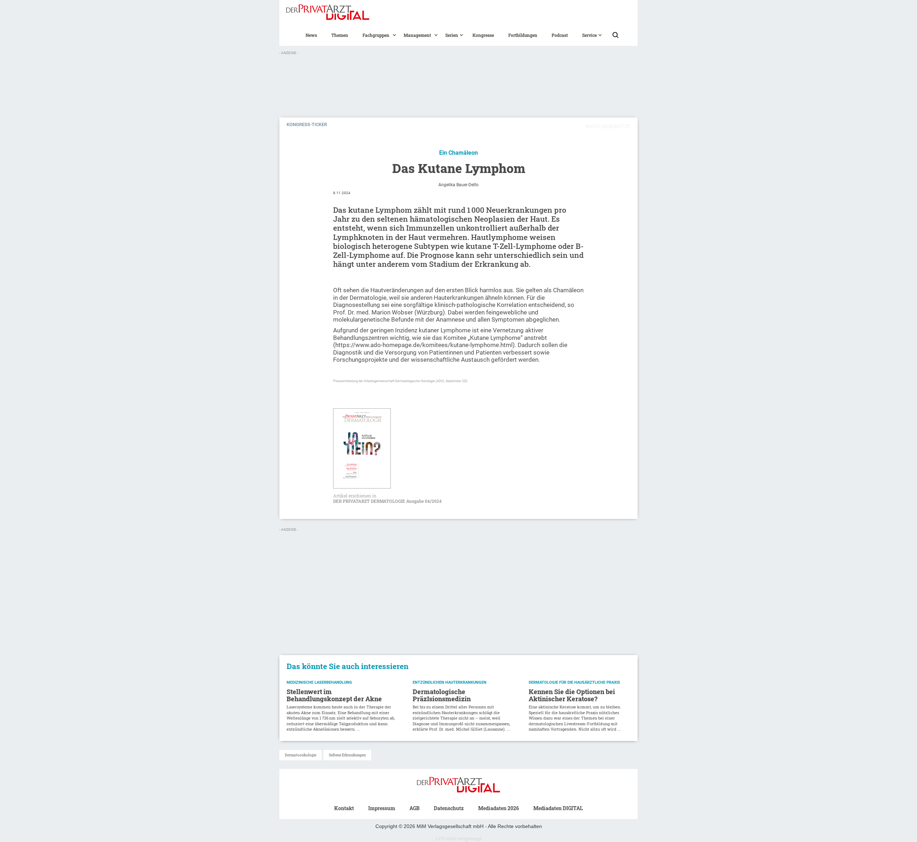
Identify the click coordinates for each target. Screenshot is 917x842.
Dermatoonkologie (300, 755)
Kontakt (344, 808)
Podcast (560, 35)
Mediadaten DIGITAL (558, 808)
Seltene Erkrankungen (347, 755)
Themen (339, 35)
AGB (414, 808)
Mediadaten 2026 (498, 808)
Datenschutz (449, 808)
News (311, 35)
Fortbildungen (522, 35)
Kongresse (483, 35)
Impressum (381, 808)
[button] (376, 35)
